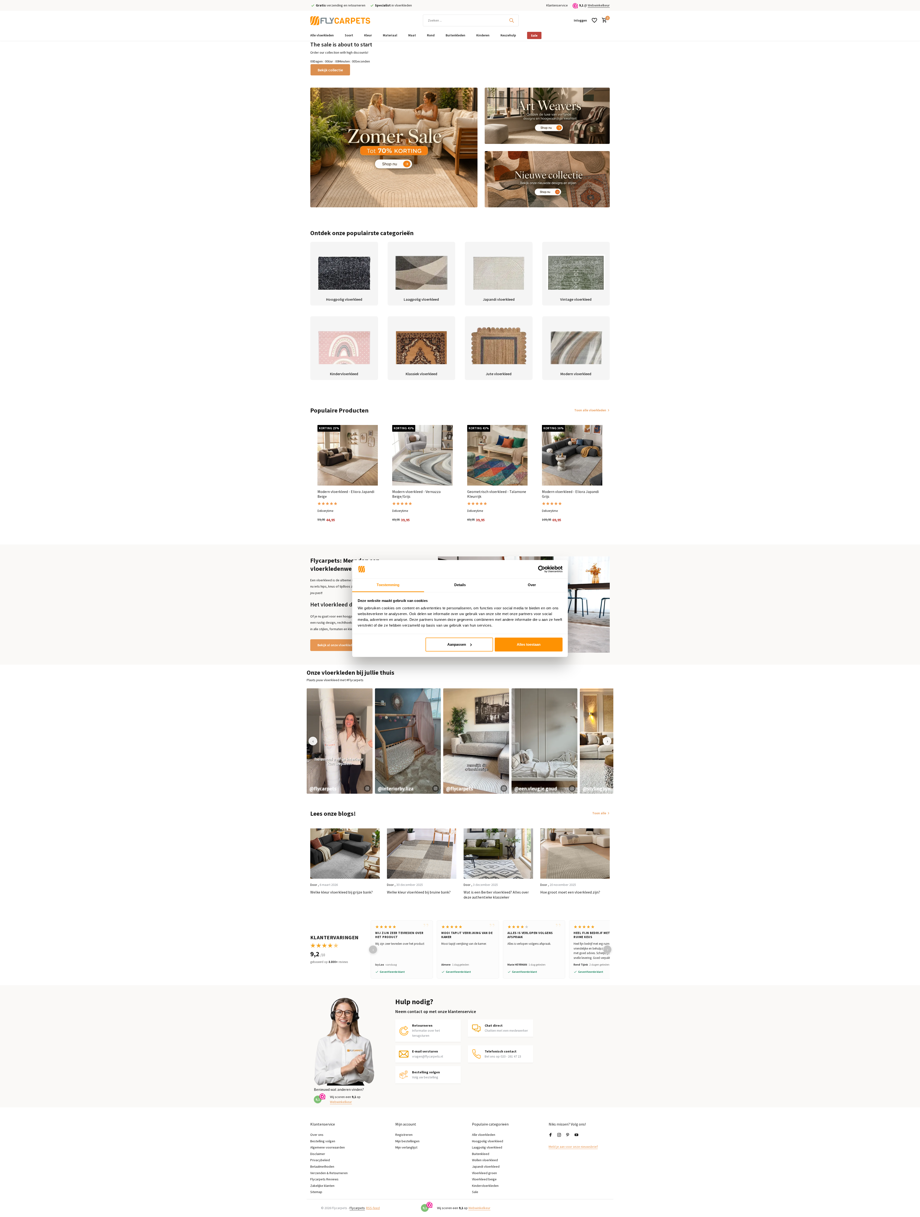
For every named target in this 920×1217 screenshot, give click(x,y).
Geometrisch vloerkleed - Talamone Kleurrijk (496, 494)
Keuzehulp (508, 35)
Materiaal (390, 35)
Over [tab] (532, 585)
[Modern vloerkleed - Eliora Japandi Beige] (347, 455)
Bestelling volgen (322, 1141)
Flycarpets (357, 1208)
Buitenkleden (455, 35)
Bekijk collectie (330, 70)
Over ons (316, 1134)
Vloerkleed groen (484, 1173)
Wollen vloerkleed (485, 1160)
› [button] (607, 741)
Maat (412, 35)
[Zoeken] (511, 20)
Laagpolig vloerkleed (487, 1147)
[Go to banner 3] (547, 179)
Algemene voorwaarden (327, 1147)
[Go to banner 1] (393, 147)
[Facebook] (550, 1135)
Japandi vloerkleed (486, 1166)
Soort (349, 35)
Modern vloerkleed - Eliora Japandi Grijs (570, 494)
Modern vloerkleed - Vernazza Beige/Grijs (416, 494)
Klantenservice (557, 5)
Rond (431, 35)
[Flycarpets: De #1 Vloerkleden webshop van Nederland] (340, 20)
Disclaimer (317, 1154)
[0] (603, 20)
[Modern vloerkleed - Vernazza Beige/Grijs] (422, 455)
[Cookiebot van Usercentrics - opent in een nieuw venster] (542, 569)
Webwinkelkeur (599, 5)
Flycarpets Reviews (324, 1179)
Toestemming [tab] (388, 585)
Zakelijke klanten (322, 1185)
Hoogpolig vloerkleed (487, 1141)
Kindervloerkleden (485, 1185)
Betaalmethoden (322, 1166)
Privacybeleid (320, 1160)
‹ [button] (313, 741)
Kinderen (482, 35)
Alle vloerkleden (322, 35)
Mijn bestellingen (407, 1141)
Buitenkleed (480, 1154)
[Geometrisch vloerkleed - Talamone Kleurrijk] (497, 455)
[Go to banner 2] (547, 116)
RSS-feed (373, 1208)
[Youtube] (576, 1135)
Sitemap (316, 1192)
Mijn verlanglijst (406, 1147)
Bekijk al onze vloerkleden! (337, 645)
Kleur (368, 35)
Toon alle (599, 813)
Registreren (404, 1134)
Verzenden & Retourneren (329, 1173)
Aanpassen (456, 644)
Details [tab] (460, 585)
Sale (534, 35)
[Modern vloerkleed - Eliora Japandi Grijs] (572, 455)
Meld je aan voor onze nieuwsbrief (573, 1146)
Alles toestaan (528, 644)
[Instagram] (559, 1135)
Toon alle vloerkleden (590, 410)
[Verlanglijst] (594, 20)
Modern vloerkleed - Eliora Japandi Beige (345, 494)
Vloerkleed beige (484, 1179)
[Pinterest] (568, 1135)
